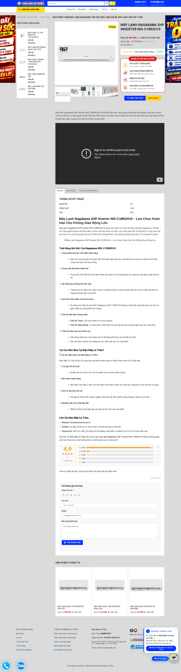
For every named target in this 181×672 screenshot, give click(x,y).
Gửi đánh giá (73, 542)
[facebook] (131, 630)
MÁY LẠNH (45, 17)
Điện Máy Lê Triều (93, 350)
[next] (113, 53)
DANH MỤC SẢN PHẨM (27, 17)
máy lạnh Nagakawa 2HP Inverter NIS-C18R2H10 (120, 437)
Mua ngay (153, 98)
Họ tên (65, 501)
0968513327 (140, 2)
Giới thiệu (82, 9)
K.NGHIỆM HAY (157, 2)
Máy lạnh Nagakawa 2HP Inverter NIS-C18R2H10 (81, 228)
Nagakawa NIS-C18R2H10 (101, 248)
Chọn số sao (68, 490)
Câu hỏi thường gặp (88, 191)
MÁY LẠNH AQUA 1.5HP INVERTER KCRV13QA (107, 607)
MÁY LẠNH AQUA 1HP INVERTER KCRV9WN (142, 607)
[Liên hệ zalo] (20, 665)
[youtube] (135, 630)
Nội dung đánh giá (69, 521)
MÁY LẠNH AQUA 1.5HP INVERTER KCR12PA (71, 607)
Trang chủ (71, 9)
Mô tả (60, 191)
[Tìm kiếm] (106, 3)
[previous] (59, 53)
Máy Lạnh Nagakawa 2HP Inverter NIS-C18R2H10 (95, 218)
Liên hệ (113, 9)
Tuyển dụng (93, 9)
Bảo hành (71, 191)
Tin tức (104, 9)
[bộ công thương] (138, 649)
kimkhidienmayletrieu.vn (80, 422)
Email (64, 511)
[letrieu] (32, 3)
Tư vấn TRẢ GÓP (135, 98)
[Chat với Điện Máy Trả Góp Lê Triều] (174, 659)
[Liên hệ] (6, 665)
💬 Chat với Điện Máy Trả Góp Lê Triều (161, 648)
